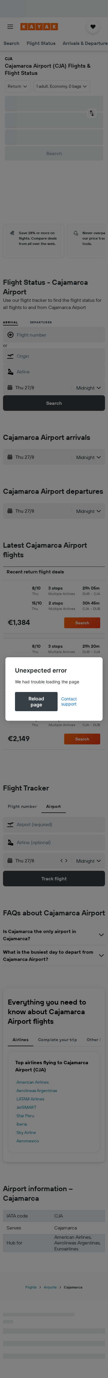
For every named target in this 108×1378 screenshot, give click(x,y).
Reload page (36, 702)
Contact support (69, 701)
